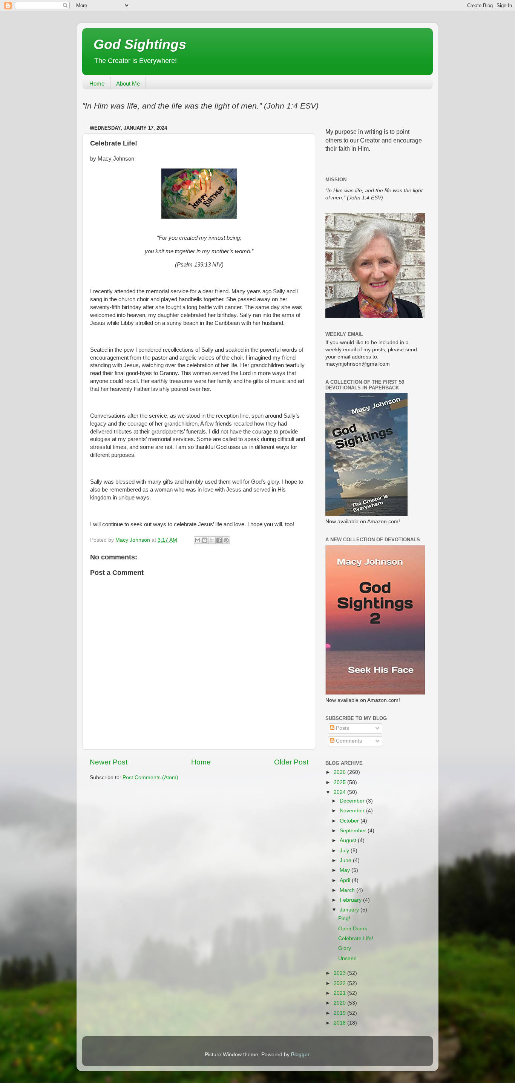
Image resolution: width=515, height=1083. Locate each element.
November (353, 810)
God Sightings (139, 44)
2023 (340, 973)
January (350, 910)
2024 (340, 792)
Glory (344, 948)
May (345, 870)
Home (96, 83)
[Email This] (197, 540)
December (353, 801)
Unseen (347, 958)
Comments (348, 741)
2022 (340, 983)
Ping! (344, 918)
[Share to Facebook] (219, 540)
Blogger (300, 1054)
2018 (340, 1023)
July (345, 850)
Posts (341, 728)
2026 (340, 772)
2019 (340, 1013)
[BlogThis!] (204, 540)
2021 (340, 993)
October (350, 821)
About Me (128, 83)
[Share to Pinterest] (226, 540)
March (348, 890)
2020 (340, 1003)
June (346, 860)
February (351, 900)
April (346, 880)
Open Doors (352, 928)
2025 (340, 782)
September (354, 830)
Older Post (291, 762)
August (349, 840)
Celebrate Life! (355, 938)
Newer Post (108, 762)
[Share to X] (212, 540)
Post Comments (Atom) (150, 777)
